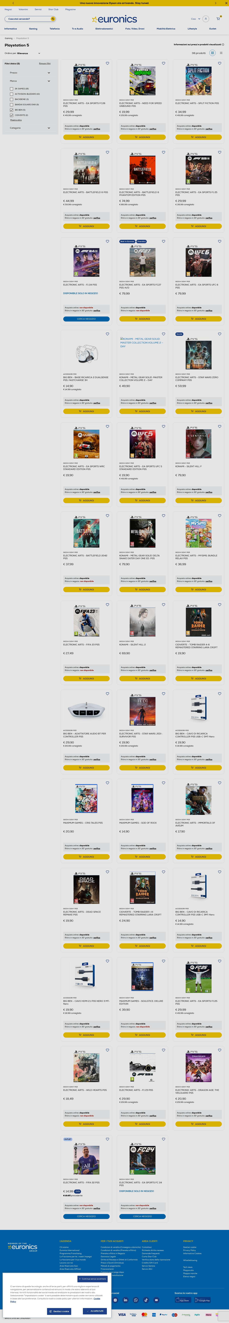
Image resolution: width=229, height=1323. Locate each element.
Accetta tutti (97, 1311)
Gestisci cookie (61, 1311)
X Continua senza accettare (92, 1279)
